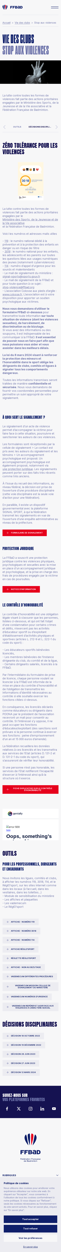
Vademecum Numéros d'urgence (29, 996)
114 (6, 266)
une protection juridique (18, 469)
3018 (7, 251)
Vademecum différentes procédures (32, 976)
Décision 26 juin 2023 (23, 1054)
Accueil (6, 22)
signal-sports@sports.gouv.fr (21, 276)
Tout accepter (30, 1219)
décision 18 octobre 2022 (25, 1036)
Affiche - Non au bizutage (26, 967)
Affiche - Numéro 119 (23, 922)
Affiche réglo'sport (22, 949)
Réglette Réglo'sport (23, 958)
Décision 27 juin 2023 (23, 1063)
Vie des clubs (22, 22)
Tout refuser (30, 1228)
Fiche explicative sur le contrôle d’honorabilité (32, 789)
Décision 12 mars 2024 (23, 1072)
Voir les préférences (30, 1238)
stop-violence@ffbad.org (18, 287)
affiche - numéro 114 (22, 940)
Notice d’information (23, 589)
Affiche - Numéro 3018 (23, 931)
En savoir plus (30, 1247)
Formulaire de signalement (27, 533)
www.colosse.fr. (13, 294)
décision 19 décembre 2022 (26, 1045)
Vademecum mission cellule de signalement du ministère (33, 986)
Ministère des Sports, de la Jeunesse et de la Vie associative (30, 221)
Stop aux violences (45, 22)
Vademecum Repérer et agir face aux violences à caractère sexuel (33, 1007)
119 (6, 241)
